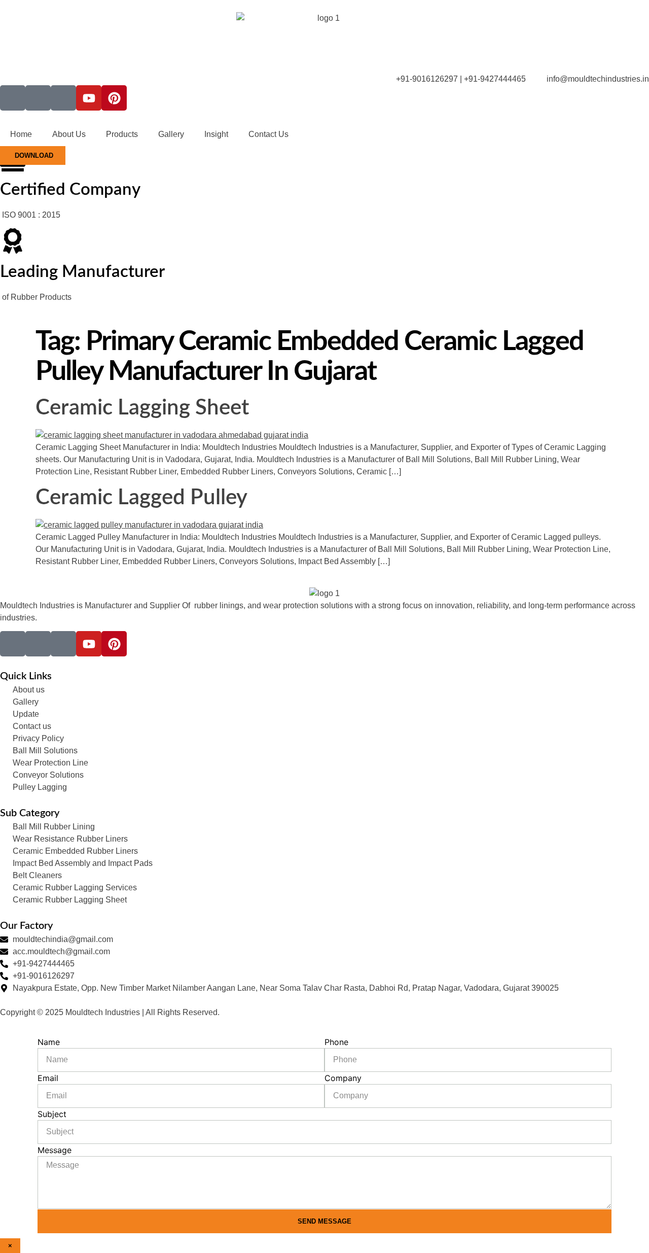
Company (343, 1078)
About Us (69, 134)
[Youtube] (88, 98)
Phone (336, 1042)
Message (54, 1150)
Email (48, 1078)
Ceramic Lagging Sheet (142, 408)
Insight (216, 134)
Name (49, 1042)
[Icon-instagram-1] (38, 98)
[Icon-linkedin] (63, 98)
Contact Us (268, 134)
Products (122, 134)
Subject (52, 1114)
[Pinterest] (114, 98)
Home (21, 134)
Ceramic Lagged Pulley (141, 497)
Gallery (171, 134)
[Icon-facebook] (12, 98)
